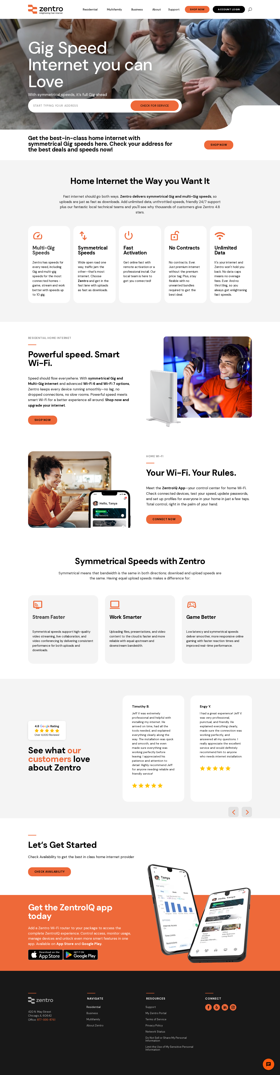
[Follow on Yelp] (216, 1007)
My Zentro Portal (156, 1013)
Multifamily (114, 9)
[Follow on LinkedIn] (225, 1007)
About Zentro (95, 1025)
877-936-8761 (46, 1019)
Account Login (229, 9)
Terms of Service (156, 1019)
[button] (233, 812)
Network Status (155, 1031)
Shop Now (197, 9)
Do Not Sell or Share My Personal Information (166, 1039)
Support (174, 9)
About (156, 9)
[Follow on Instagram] (233, 1007)
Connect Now (164, 519)
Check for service (154, 105)
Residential (90, 9)
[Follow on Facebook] (208, 1007)
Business (137, 9)
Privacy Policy (154, 1025)
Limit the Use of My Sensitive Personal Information (169, 1048)
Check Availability (49, 871)
